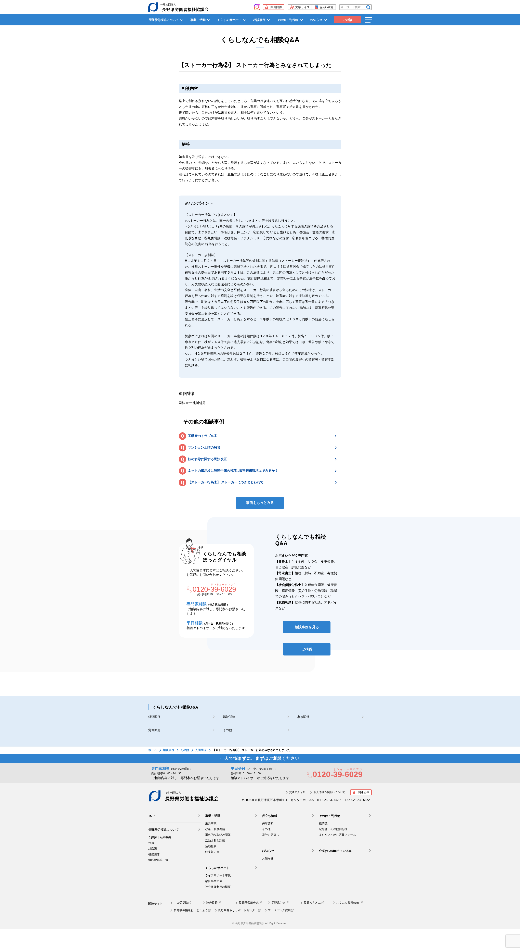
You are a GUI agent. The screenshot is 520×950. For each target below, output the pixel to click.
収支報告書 (212, 851)
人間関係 (200, 750)
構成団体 (154, 854)
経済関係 (154, 716)
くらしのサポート (229, 20)
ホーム (152, 750)
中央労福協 (181, 902)
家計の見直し (270, 834)
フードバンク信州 (279, 910)
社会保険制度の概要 (218, 886)
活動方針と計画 (215, 840)
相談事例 (259, 20)
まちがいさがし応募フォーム (337, 834)
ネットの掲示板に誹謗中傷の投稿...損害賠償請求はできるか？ (233, 470)
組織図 (152, 848)
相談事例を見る (307, 627)
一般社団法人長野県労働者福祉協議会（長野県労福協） (178, 7)
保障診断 (267, 823)
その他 (227, 730)
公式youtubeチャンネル (335, 850)
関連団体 (276, 7)
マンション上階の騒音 (204, 447)
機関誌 (323, 823)
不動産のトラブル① (202, 436)
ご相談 (347, 20)
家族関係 (303, 716)
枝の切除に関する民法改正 (207, 459)
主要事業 (211, 823)
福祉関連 (229, 716)
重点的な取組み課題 (218, 834)
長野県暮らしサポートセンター (238, 910)
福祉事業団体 (213, 881)
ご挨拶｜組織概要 (159, 837)
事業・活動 (198, 20)
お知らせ (316, 20)
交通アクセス (297, 792)
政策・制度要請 (215, 829)
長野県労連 (278, 902)
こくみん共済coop (348, 902)
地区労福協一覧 (158, 860)
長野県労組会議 (249, 902)
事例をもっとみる (260, 503)
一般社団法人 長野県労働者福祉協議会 (183, 795)
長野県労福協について (163, 20)
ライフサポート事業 (218, 875)
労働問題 (154, 730)
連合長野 (212, 902)
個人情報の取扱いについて (329, 792)
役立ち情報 (269, 815)
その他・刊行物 (287, 20)
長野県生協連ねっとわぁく (191, 910)
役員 (151, 843)
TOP (151, 815)
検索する (368, 7)
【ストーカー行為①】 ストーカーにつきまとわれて (225, 482)
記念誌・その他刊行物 (333, 829)
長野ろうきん (312, 902)
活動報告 (211, 846)
